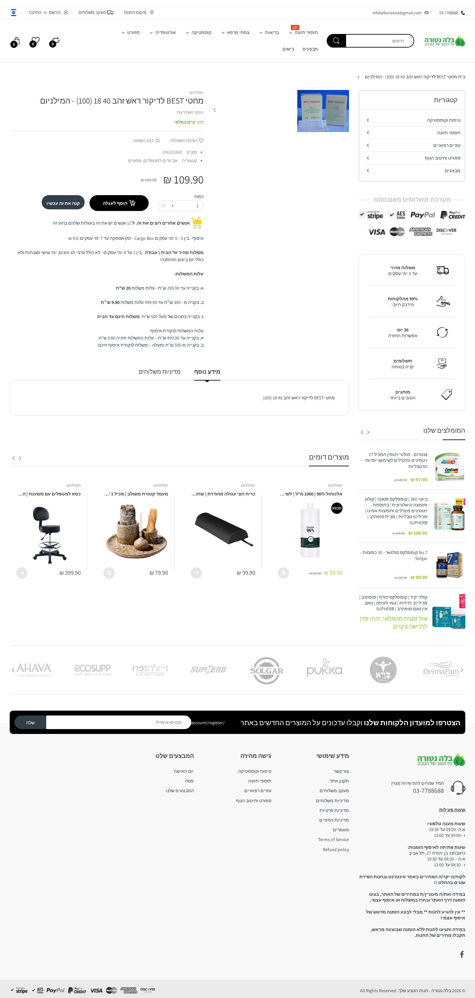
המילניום (196, 92)
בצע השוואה (143, 140)
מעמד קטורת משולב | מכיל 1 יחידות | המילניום (135, 494)
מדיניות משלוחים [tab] (159, 371)
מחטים (135, 160)
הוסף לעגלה (115, 203)
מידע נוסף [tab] (207, 371)
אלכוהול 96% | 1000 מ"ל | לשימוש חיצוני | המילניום (310, 494)
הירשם (54, 12)
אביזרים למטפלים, (160, 160)
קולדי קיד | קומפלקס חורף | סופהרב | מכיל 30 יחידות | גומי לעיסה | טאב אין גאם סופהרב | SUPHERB (393, 603)
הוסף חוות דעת (190, 112)
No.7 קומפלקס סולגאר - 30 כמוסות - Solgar (394, 555)
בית (461, 77)
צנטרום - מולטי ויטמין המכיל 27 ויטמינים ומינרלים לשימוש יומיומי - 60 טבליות (395, 460)
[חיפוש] (336, 41)
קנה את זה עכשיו (63, 203)
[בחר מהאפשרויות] (196, 573)
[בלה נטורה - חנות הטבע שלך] (444, 40)
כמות (199, 196)
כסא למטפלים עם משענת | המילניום (48, 494)
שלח (30, 723)
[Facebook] (461, 954)
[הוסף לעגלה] (283, 573)
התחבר (34, 12)
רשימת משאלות (184, 140)
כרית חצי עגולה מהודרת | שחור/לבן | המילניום (223, 494)
